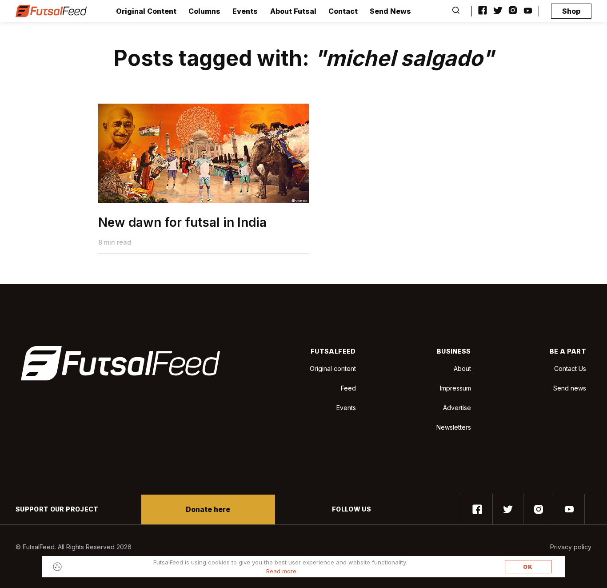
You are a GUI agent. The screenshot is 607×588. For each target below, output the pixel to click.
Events (245, 11)
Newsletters (453, 427)
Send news (569, 388)
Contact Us (570, 368)
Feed (348, 388)
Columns (204, 11)
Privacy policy (570, 547)
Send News (390, 11)
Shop (571, 11)
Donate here (208, 509)
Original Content (146, 11)
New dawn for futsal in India (182, 222)
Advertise (457, 407)
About (462, 368)
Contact (343, 11)
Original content (333, 368)
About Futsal (293, 11)
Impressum (455, 388)
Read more (281, 571)
